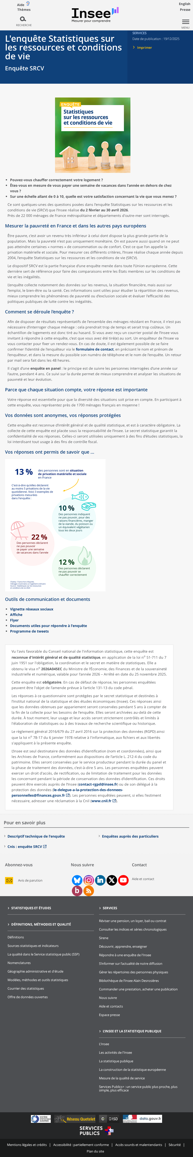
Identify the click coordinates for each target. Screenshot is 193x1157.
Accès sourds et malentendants (138, 1144)
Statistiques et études (31, 908)
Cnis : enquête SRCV (25, 846)
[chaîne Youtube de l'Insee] (123, 880)
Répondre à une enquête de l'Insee (125, 955)
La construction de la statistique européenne (132, 1069)
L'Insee (104, 1044)
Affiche (16, 614)
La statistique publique (116, 1061)
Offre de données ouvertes (28, 997)
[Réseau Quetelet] (75, 1122)
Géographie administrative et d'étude (35, 971)
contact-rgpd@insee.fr (98, 784)
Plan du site (95, 1151)
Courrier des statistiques (26, 988)
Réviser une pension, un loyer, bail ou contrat (132, 921)
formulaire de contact (95, 349)
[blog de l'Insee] (77, 891)
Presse (185, 9)
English (184, 4)
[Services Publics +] (96, 1135)
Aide (20, 5)
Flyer (14, 620)
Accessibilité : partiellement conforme (81, 1144)
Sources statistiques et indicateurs (33, 945)
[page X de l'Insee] (112, 880)
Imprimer (144, 47)
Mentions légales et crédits (27, 1144)
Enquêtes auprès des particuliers (130, 836)
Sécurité (175, 1144)
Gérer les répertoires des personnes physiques (133, 972)
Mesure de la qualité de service (122, 1078)
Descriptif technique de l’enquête (36, 836)
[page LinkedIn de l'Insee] (100, 880)
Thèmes (23, 9)
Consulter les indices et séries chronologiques (133, 929)
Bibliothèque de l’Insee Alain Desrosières (129, 980)
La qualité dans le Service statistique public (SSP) (43, 954)
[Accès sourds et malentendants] (27, 4)
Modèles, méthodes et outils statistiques (38, 980)
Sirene (103, 938)
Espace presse (109, 1015)
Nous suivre (108, 997)
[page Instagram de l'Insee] (88, 880)
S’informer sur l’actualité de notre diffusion (130, 963)
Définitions (16, 937)
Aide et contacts (111, 1006)
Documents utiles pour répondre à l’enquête (48, 625)
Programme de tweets (29, 631)
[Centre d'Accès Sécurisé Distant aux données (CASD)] (109, 1122)
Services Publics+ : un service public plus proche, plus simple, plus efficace (138, 1088)
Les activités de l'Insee (115, 1052)
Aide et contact (143, 879)
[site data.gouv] (142, 1122)
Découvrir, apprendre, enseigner (123, 946)
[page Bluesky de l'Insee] (76, 880)
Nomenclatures (19, 962)
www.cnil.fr (101, 800)
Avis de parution (30, 880)
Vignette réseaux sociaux (31, 609)
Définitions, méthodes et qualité (41, 924)
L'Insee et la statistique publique (132, 1031)
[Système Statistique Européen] (41, 1122)
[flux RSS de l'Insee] (89, 891)
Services (110, 908)
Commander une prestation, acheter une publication (138, 989)
